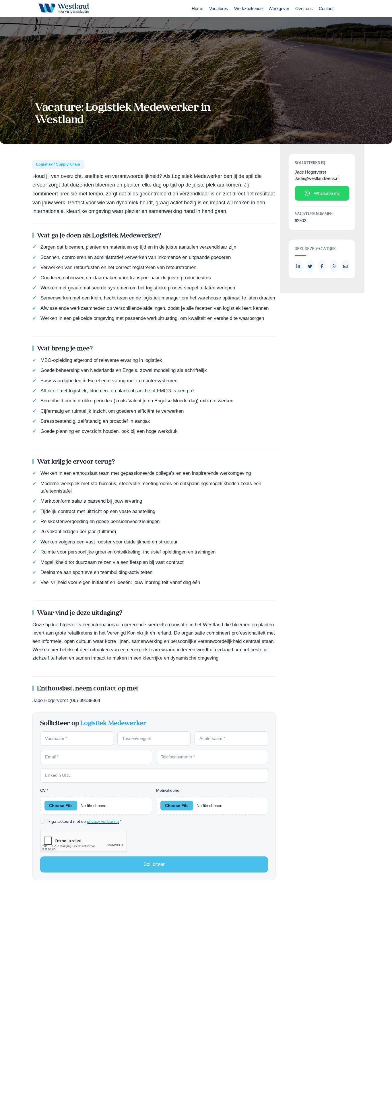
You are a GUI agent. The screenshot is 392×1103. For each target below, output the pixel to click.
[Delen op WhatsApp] (333, 266)
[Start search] (344, 10)
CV (44, 790)
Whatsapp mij (326, 193)
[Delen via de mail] (345, 266)
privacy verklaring (103, 821)
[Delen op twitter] (310, 266)
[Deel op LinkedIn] (298, 266)
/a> (322, 266)
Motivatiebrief (168, 790)
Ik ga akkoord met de (84, 821)
